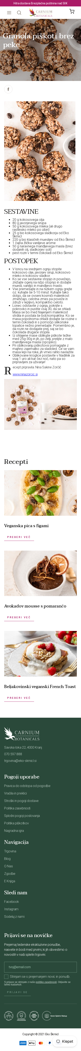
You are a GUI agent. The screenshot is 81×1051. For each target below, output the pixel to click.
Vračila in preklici (15, 793)
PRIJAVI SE (17, 992)
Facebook (11, 902)
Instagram (11, 909)
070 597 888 (13, 754)
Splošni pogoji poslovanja (22, 816)
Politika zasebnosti (17, 808)
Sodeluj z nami (14, 917)
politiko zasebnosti (46, 982)
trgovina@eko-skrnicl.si (20, 761)
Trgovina (10, 851)
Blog (7, 859)
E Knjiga (9, 881)
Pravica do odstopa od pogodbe (27, 786)
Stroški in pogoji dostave (21, 801)
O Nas (8, 866)
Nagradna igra (14, 831)
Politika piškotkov (16, 823)
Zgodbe (9, 874)
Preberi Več (19, 537)
